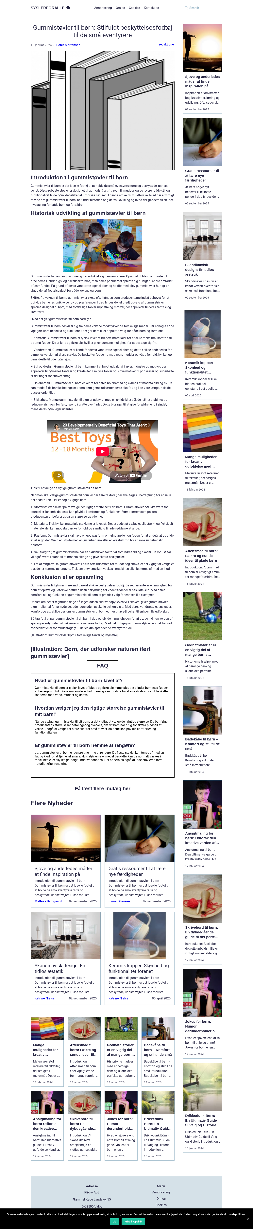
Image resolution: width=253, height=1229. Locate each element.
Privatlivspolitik (133, 1221)
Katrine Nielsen (45, 998)
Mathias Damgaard (48, 901)
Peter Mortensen (68, 45)
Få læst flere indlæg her (102, 788)
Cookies (134, 8)
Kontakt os (151, 8)
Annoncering (103, 8)
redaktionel (167, 44)
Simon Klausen (119, 901)
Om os (120, 8)
